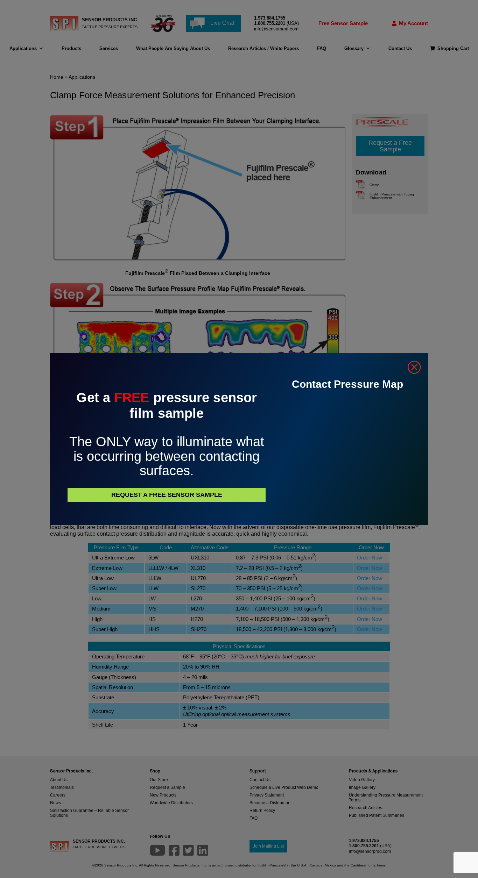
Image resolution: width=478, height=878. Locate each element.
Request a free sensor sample (166, 494)
